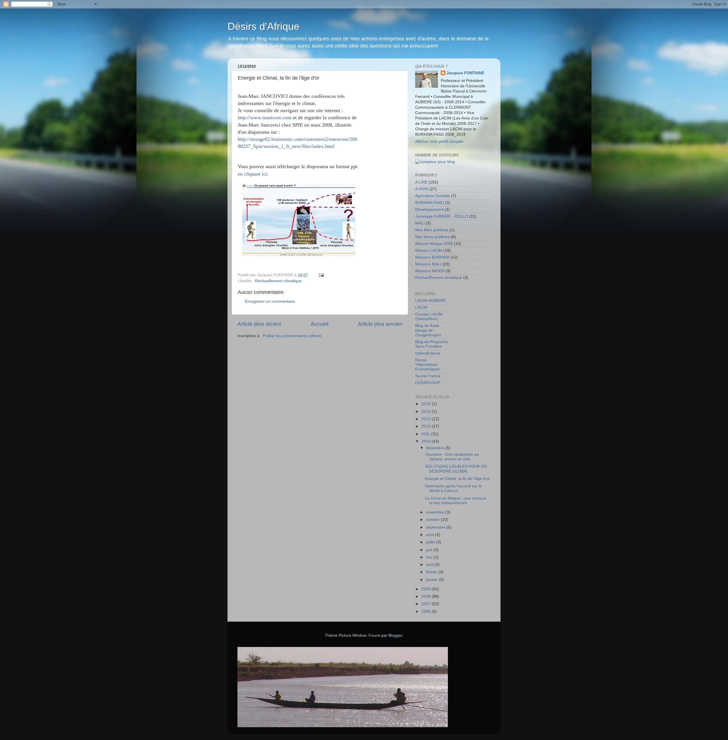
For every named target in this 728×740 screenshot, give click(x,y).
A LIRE (421, 182)
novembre (435, 512)
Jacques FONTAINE (465, 73)
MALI (420, 223)
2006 (426, 611)
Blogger (395, 635)
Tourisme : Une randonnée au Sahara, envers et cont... (452, 456)
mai (430, 557)
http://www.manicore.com (264, 117)
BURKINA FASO (429, 203)
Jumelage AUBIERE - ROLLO (441, 216)
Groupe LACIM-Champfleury (429, 316)
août (430, 535)
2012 (426, 426)
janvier (432, 580)
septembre (436, 527)
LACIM (421, 307)
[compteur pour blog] (435, 162)
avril (430, 564)
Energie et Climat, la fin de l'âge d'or (457, 479)
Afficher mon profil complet (439, 141)
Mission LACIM (428, 250)
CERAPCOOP (427, 383)
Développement (429, 209)
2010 (426, 441)
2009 (426, 589)
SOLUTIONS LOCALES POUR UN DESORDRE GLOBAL (456, 468)
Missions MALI (428, 264)
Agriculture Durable (432, 196)
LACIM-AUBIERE (430, 300)
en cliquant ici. (253, 174)
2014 (426, 411)
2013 (426, 419)
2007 (426, 604)
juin (429, 550)
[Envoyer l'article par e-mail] (321, 275)
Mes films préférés (431, 230)
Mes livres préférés (432, 237)
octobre (433, 520)
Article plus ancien (380, 324)
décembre (435, 448)
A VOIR (421, 189)
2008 (426, 596)
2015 (426, 404)
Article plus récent (259, 324)
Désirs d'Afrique (263, 26)
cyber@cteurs (427, 353)
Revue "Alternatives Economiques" (428, 364)
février (432, 572)
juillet (431, 542)
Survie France (427, 376)
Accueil (319, 324)
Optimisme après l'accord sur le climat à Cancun (453, 488)
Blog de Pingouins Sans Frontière (431, 344)
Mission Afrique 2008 (434, 244)
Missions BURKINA (432, 257)
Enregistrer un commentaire (270, 301)
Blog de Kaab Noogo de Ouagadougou (428, 330)
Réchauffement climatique (278, 281)
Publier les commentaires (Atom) (292, 336)
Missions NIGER (429, 271)
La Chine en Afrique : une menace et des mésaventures (455, 500)
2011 (426, 434)
